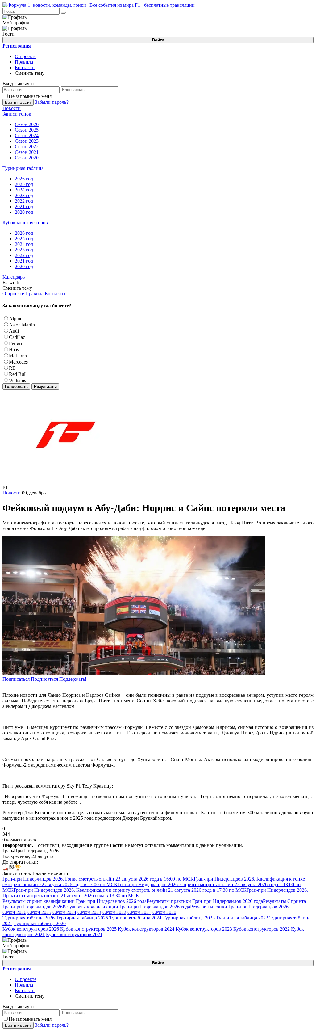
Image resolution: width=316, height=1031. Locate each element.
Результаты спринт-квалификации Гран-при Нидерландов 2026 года (74, 901)
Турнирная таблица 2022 (242, 917)
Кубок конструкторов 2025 (88, 929)
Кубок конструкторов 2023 (204, 929)
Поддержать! (72, 679)
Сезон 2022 (114, 912)
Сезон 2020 (164, 912)
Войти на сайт (18, 102)
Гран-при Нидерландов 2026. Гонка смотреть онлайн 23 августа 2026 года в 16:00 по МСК (98, 879)
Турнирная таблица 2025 (82, 917)
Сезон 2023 (89, 912)
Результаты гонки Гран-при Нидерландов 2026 (239, 906)
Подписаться (16, 679)
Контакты (25, 67)
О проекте (25, 56)
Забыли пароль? (52, 102)
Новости (11, 492)
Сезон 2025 (39, 912)
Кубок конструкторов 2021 (74, 934)
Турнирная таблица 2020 (40, 923)
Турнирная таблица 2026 (28, 917)
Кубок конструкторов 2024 (146, 929)
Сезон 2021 (139, 912)
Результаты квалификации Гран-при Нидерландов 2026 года (126, 906)
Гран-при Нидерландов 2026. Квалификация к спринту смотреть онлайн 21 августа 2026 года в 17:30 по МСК (130, 890)
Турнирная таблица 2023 (189, 917)
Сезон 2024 (64, 912)
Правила (24, 62)
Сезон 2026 (14, 912)
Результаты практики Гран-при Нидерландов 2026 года (205, 901)
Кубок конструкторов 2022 (261, 929)
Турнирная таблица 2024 (135, 917)
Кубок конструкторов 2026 (30, 929)
